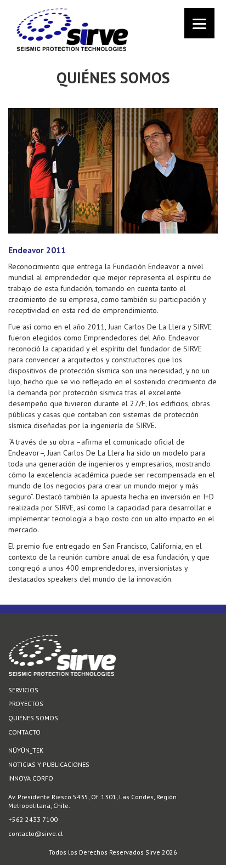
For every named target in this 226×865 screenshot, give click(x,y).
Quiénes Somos (33, 718)
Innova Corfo (30, 778)
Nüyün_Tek (25, 750)
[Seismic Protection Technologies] (113, 9)
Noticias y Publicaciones (48, 764)
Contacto (24, 732)
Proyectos (25, 703)
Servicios (23, 690)
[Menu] (199, 23)
